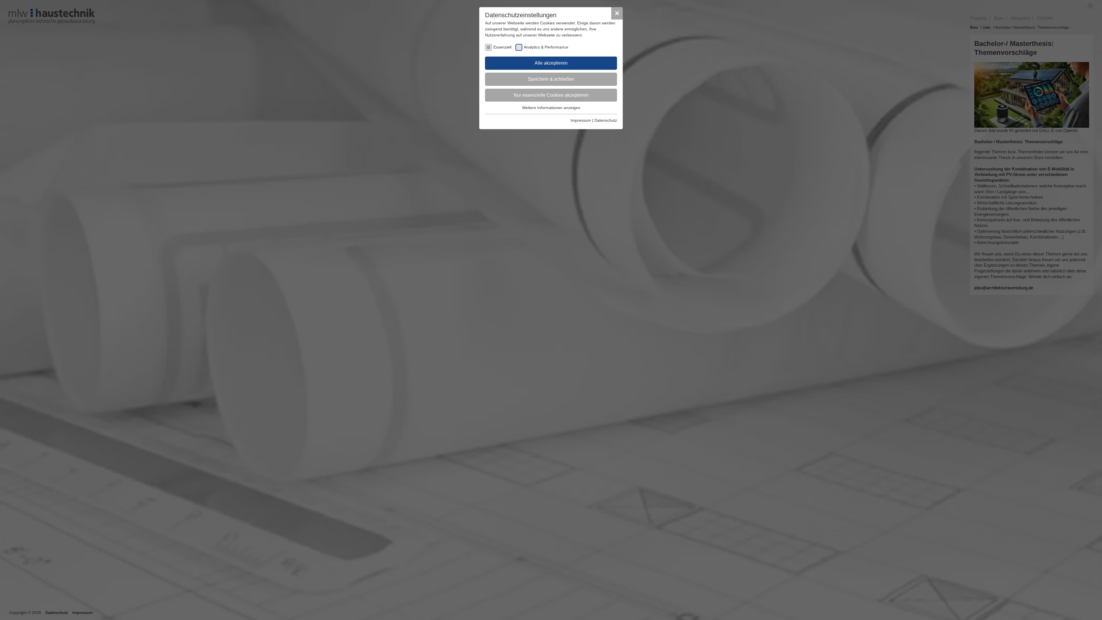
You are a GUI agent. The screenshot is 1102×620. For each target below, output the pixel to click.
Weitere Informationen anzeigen (551, 107)
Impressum (581, 120)
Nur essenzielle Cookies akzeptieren (551, 95)
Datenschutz (605, 120)
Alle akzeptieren (551, 63)
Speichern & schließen (551, 79)
